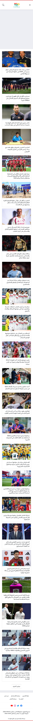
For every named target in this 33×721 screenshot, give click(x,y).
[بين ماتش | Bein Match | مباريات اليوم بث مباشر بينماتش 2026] (16, 4)
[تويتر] (18, 705)
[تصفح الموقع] (30, 5)
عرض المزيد (16, 686)
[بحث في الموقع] (3, 5)
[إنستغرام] (15, 705)
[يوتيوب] (11, 705)
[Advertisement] (16, 28)
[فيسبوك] (21, 705)
